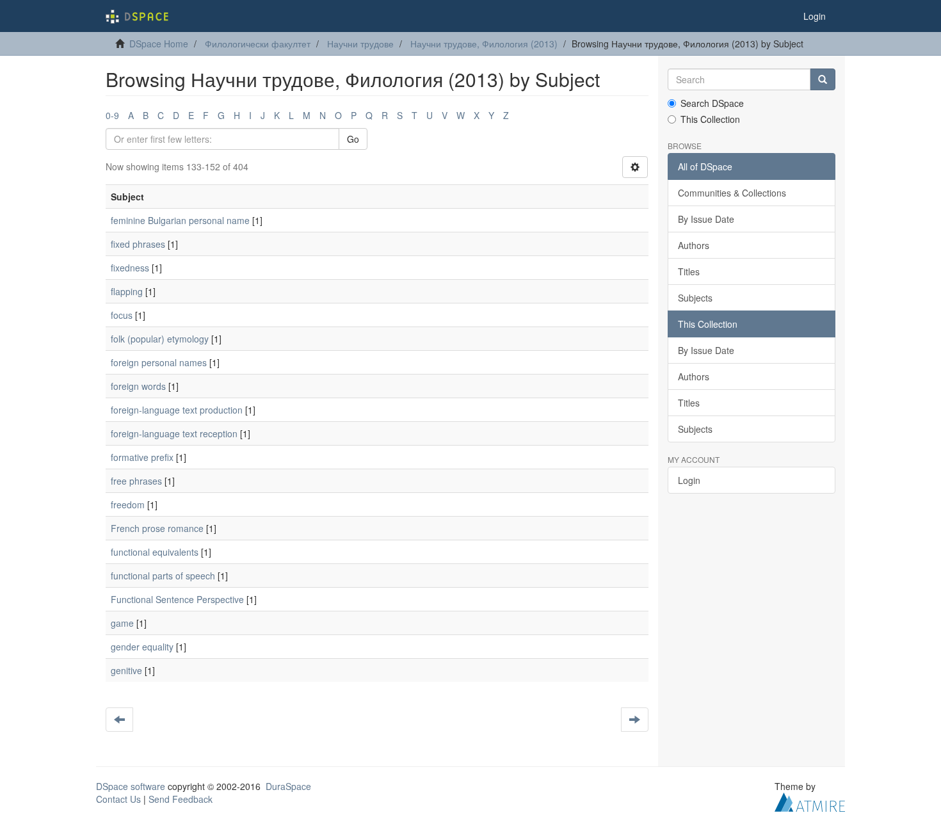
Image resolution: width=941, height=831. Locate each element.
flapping (127, 291)
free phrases (136, 480)
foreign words (138, 386)
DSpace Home (158, 43)
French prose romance (157, 528)
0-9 (112, 115)
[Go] (822, 79)
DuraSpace (288, 786)
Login (689, 480)
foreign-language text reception (174, 433)
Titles (689, 271)
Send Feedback (181, 799)
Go (353, 139)
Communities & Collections (732, 192)
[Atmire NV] (810, 801)
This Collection (710, 119)
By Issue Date (706, 219)
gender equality (142, 646)
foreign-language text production (177, 409)
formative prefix (142, 457)
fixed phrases (138, 244)
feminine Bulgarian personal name (180, 220)
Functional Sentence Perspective (177, 599)
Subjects (695, 297)
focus (122, 315)
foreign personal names (159, 362)
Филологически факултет (257, 43)
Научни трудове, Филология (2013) (484, 43)
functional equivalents (154, 551)
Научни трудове (360, 43)
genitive (126, 670)
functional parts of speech (163, 575)
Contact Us (118, 799)
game (122, 623)
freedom (128, 504)
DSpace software (130, 786)
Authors (693, 245)
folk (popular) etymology (160, 338)
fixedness (130, 267)
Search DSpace (712, 103)
